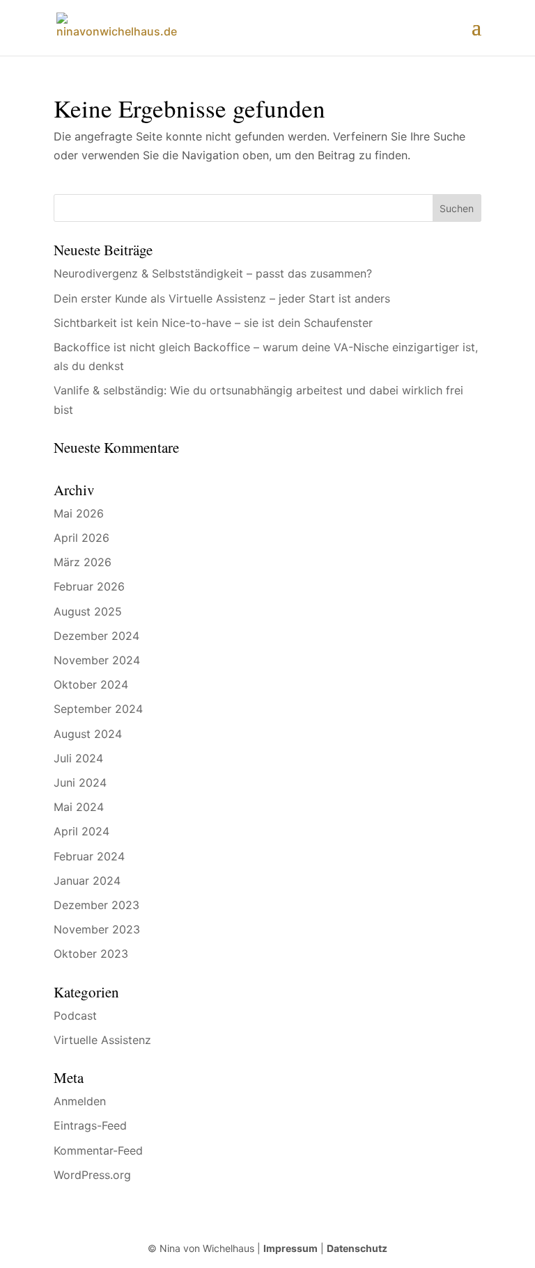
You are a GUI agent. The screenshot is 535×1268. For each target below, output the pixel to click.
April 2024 (81, 831)
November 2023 (97, 929)
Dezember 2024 (96, 636)
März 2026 (82, 562)
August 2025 (88, 611)
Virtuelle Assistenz (102, 1040)
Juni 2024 (80, 782)
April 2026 (81, 538)
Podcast (75, 1015)
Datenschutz (357, 1248)
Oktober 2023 (91, 954)
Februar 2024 (89, 856)
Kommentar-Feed (98, 1150)
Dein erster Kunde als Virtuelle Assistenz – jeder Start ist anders (222, 298)
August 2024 (88, 734)
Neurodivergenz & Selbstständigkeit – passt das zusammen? (213, 273)
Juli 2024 (78, 758)
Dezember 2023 (96, 905)
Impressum (290, 1248)
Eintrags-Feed (90, 1125)
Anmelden (80, 1101)
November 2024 (97, 660)
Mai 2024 (79, 807)
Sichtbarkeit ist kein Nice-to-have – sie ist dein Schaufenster (213, 323)
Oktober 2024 (91, 684)
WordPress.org (92, 1175)
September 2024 (98, 709)
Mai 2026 (79, 513)
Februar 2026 (89, 586)
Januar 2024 (87, 881)
